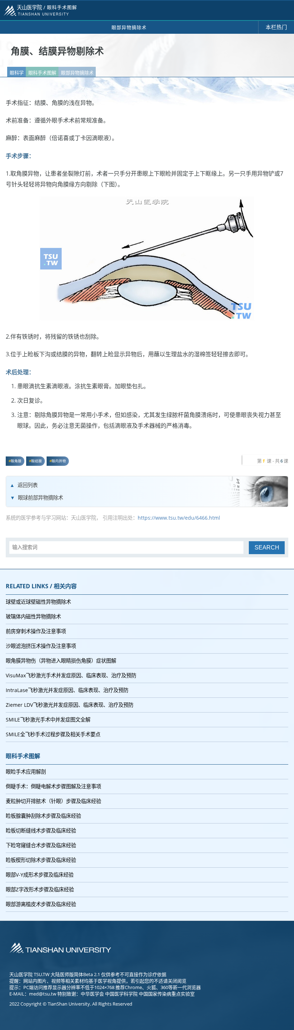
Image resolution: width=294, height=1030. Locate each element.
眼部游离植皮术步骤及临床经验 (41, 904)
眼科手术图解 (42, 72)
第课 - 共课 (272, 461)
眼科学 (17, 72)
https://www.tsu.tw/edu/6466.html (179, 517)
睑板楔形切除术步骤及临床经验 (41, 860)
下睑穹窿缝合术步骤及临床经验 (41, 845)
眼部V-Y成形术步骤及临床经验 (40, 874)
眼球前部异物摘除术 (40, 497)
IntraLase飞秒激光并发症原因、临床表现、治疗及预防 (67, 690)
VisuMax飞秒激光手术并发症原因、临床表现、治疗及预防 (71, 675)
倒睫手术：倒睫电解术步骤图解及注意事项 (53, 786)
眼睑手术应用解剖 (26, 771)
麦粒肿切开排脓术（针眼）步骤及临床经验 (53, 801)
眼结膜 (36, 461)
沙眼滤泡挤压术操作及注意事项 (41, 645)
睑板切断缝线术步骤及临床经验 (41, 830)
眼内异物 (59, 461)
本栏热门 (276, 27)
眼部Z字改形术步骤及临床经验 (40, 889)
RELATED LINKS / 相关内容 (41, 586)
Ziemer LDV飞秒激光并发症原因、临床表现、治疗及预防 (69, 704)
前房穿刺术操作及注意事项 (36, 631)
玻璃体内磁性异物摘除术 (33, 616)
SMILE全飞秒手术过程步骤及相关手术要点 (53, 734)
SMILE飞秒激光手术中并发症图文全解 (48, 719)
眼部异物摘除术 (77, 72)
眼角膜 (16, 461)
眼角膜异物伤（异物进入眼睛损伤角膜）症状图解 (61, 660)
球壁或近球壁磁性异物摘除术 (38, 601)
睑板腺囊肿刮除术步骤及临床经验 (43, 815)
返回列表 (28, 485)
